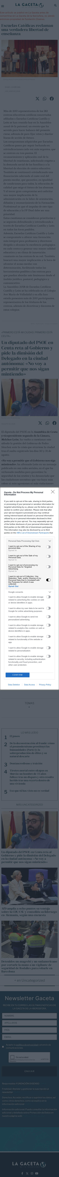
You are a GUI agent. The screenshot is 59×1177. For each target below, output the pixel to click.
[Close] (53, 492)
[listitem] (29, 541)
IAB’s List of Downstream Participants (33, 533)
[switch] (48, 547)
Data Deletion (14, 685)
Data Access (29, 685)
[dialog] (29, 588)
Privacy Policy (45, 685)
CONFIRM (17, 675)
